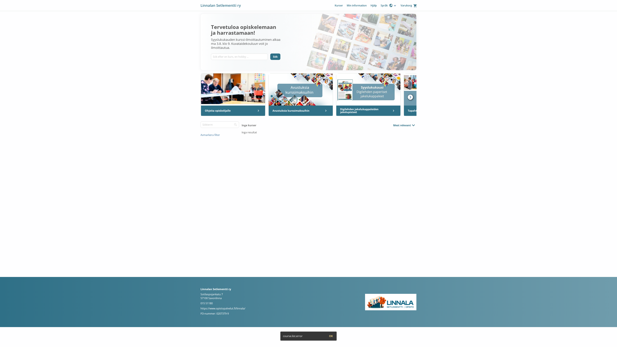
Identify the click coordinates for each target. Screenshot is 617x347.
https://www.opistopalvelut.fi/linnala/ (223, 308)
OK (331, 336)
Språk (384, 5)
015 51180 (207, 303)
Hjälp (374, 5)
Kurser (339, 5)
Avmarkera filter (210, 135)
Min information (357, 5)
